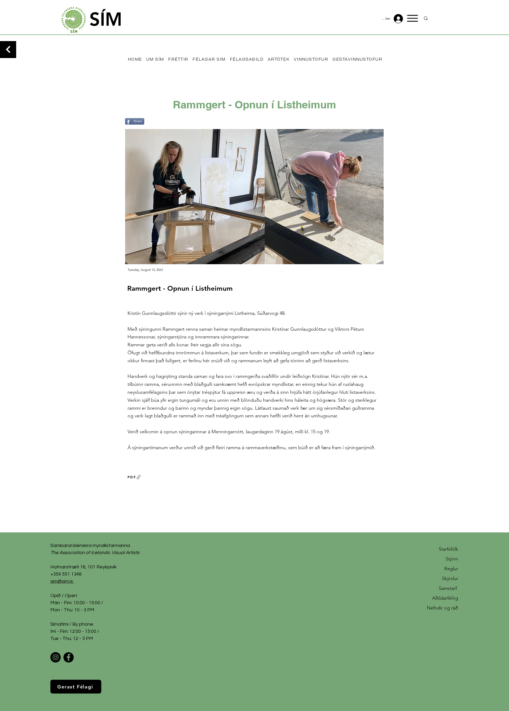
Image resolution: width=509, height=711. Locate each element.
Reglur (451, 569)
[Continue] (8, 49)
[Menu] (412, 18)
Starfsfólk (448, 549)
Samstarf (448, 588)
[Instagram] (55, 657)
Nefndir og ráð (442, 608)
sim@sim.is (61, 581)
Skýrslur (450, 578)
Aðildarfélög (445, 598)
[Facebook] (68, 657)
